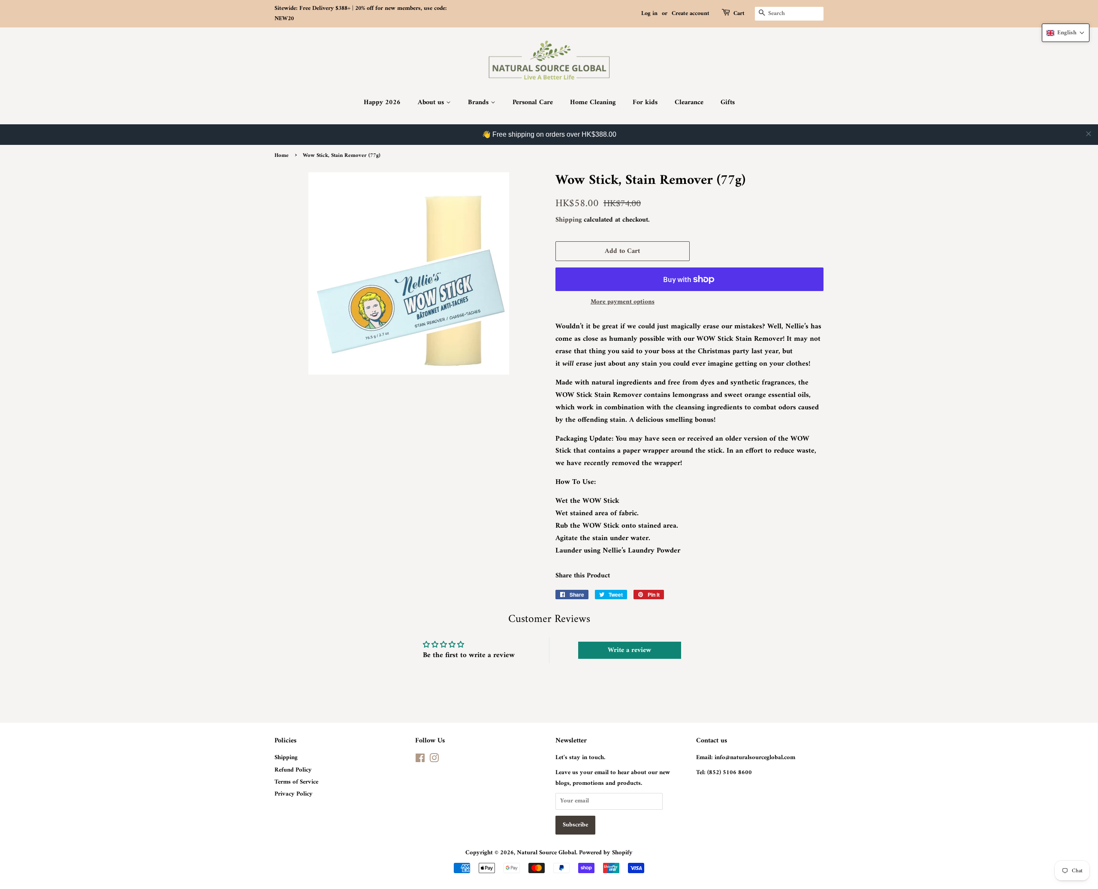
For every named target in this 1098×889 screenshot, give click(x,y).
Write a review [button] (629, 650)
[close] (1088, 133)
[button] (1065, 33)
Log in (649, 13)
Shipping (568, 220)
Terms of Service (296, 782)
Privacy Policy (293, 794)
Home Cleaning (592, 102)
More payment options (623, 302)
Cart (739, 14)
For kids (645, 102)
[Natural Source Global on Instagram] (434, 760)
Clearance (689, 102)
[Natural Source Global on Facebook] (420, 760)
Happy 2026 (382, 102)
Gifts (728, 102)
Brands (479, 102)
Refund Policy (293, 770)
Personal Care (533, 102)
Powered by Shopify (606, 852)
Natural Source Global (546, 852)
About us (432, 102)
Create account (690, 13)
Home (281, 155)
